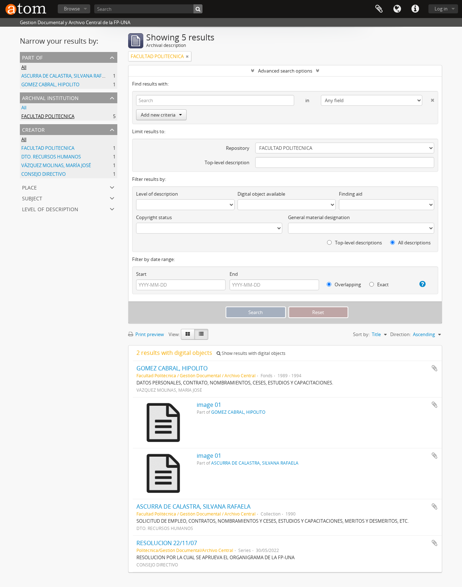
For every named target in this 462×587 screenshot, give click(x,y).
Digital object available (261, 194)
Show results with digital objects (253, 353)
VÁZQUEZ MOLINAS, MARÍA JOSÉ (56, 165)
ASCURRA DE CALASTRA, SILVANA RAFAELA (67, 76)
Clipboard (379, 9)
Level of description (50, 208)
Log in (441, 8)
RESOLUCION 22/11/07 (166, 543)
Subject (32, 198)
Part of (32, 57)
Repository (237, 148)
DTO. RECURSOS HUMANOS (51, 156)
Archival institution (50, 97)
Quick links (415, 9)
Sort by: (361, 334)
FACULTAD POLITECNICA (47, 116)
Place (29, 187)
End (234, 274)
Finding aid (350, 194)
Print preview (149, 334)
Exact (382, 284)
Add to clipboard (434, 368)
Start (141, 274)
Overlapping (347, 284)
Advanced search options (285, 71)
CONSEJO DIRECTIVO (43, 174)
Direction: (400, 334)
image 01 (209, 405)
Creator (33, 129)
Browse (72, 8)
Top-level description (227, 162)
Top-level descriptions (358, 242)
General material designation (319, 217)
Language (397, 9)
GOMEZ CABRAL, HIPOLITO (50, 84)
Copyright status (154, 217)
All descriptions (414, 242)
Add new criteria (158, 115)
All (23, 67)
